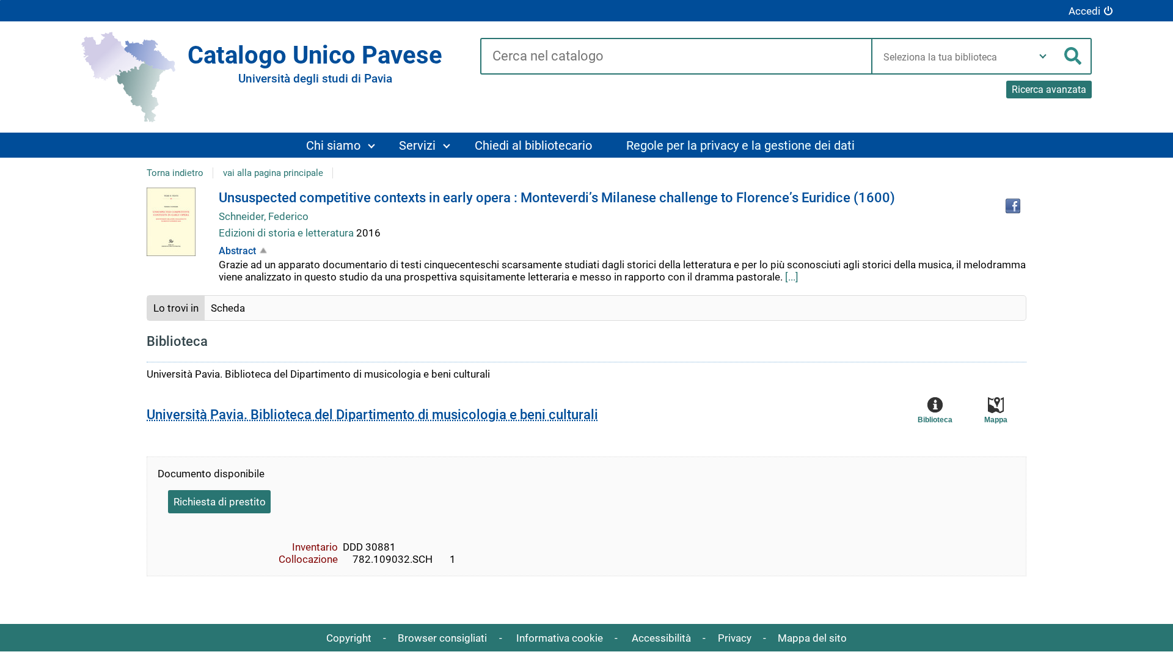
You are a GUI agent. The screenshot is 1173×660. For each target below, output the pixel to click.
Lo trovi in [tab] (176, 308)
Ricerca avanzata (1049, 89)
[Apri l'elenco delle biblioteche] (1043, 56)
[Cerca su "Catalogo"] (676, 57)
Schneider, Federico (264, 216)
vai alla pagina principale (273, 172)
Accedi (1084, 11)
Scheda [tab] (228, 308)
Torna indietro (175, 172)
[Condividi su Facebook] (1013, 206)
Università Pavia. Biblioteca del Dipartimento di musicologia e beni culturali (372, 414)
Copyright (348, 638)
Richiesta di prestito (220, 502)
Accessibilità (661, 638)
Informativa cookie (559, 638)
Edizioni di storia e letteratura (287, 233)
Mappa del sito (812, 638)
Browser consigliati (442, 638)
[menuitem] (340, 145)
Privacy (734, 638)
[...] (791, 277)
